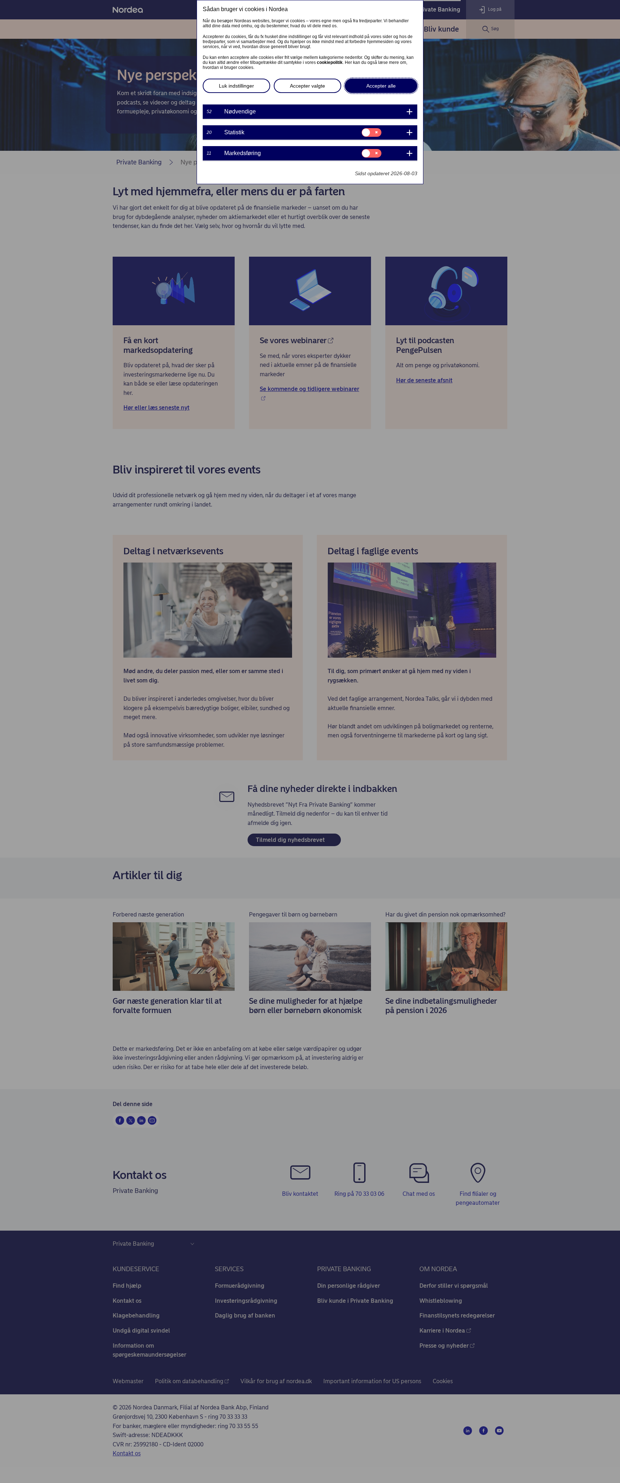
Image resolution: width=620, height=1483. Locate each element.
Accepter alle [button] (381, 86)
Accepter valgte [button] (307, 86)
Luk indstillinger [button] (236, 86)
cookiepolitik (330, 62)
